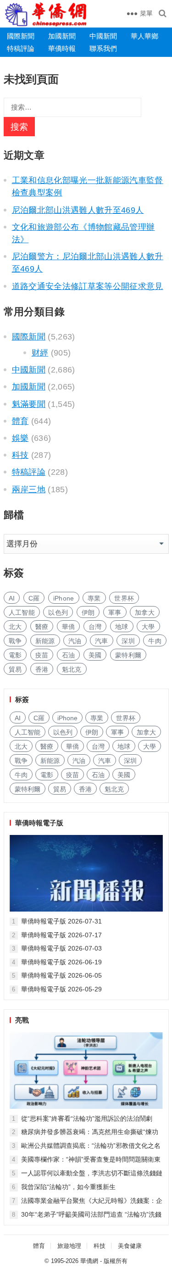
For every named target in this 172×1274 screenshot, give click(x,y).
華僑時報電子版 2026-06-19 (61, 962)
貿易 (15, 669)
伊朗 (88, 612)
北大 (15, 626)
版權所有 (116, 1260)
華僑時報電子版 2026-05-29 (61, 989)
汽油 (75, 641)
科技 (20, 455)
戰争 (15, 641)
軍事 (115, 612)
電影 (15, 655)
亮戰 (22, 1020)
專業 (94, 598)
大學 (148, 626)
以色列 (58, 612)
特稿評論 (20, 48)
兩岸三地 (28, 489)
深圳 (128, 641)
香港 (42, 669)
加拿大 (145, 612)
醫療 (42, 626)
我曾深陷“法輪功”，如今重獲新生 (68, 1187)
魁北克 (72, 669)
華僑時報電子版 (39, 823)
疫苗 (42, 655)
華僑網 (89, 1260)
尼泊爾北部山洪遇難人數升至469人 (78, 210)
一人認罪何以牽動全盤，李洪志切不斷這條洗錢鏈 (91, 1173)
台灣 (95, 626)
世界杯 (124, 598)
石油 (68, 655)
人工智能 (22, 612)
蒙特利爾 (128, 655)
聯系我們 (103, 48)
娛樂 (20, 438)
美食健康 (130, 1245)
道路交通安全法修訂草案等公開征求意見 (87, 286)
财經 (40, 352)
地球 (121, 626)
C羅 (34, 598)
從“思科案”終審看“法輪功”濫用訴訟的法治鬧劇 (86, 1118)
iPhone (63, 598)
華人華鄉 (144, 36)
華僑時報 (62, 48)
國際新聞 (20, 36)
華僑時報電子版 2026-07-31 (61, 921)
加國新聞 (62, 36)
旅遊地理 (69, 1245)
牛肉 (154, 641)
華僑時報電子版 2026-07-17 (61, 935)
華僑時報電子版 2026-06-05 (61, 975)
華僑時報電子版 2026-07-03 (61, 948)
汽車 (101, 641)
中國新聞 (103, 36)
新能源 (45, 641)
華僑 (68, 626)
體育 (20, 421)
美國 (95, 655)
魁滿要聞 (28, 404)
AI (12, 598)
